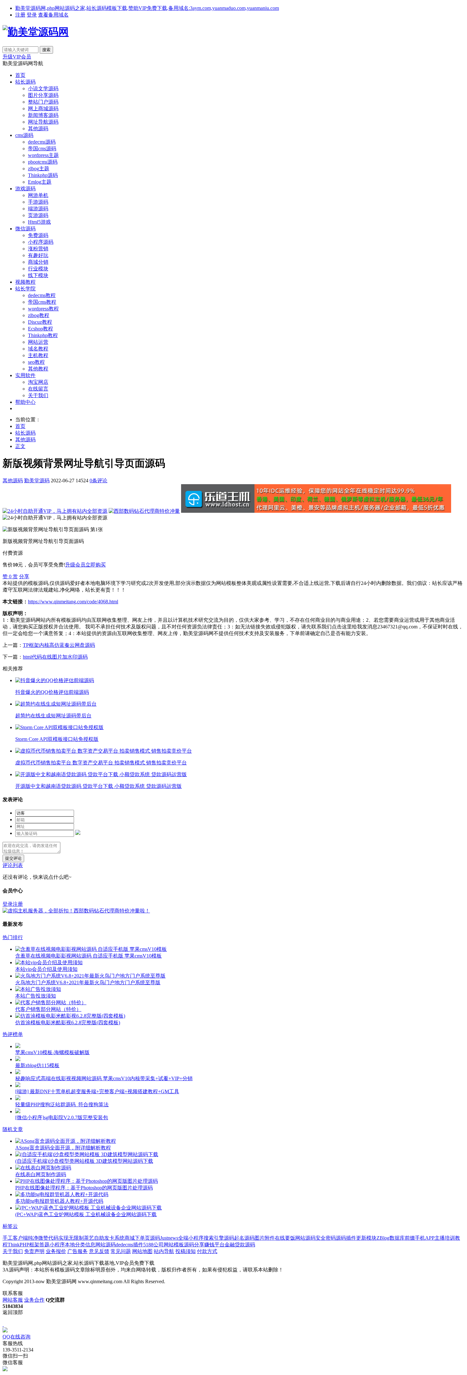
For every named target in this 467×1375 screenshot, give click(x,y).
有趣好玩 (38, 255)
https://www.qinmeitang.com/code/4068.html (73, 601)
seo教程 (36, 362)
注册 (20, 14)
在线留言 (38, 388)
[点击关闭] (3, 1324)
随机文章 (13, 1129)
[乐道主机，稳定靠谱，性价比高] (316, 511)
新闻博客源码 (43, 115)
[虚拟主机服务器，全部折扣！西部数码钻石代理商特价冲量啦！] (76, 910)
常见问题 (121, 1251)
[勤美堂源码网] (36, 31)
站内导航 (164, 1251)
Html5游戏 (39, 222)
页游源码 (38, 215)
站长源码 (25, 82)
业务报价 (56, 1251)
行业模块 (38, 268)
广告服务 (77, 1251)
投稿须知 (185, 1251)
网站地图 (142, 1251)
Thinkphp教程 (43, 335)
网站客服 (13, 1300)
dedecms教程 (42, 295)
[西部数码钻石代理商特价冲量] (144, 511)
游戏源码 (25, 188)
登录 (32, 14)
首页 (20, 75)
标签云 (10, 1226)
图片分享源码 (43, 95)
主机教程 (38, 355)
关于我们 (38, 395)
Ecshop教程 (40, 328)
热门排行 (13, 937)
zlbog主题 (38, 168)
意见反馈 (99, 1251)
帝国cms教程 (42, 302)
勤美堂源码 (37, 480)
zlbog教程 (38, 315)
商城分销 (38, 262)
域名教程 (38, 348)
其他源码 (38, 128)
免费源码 (38, 235)
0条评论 (98, 480)
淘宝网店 (38, 382)
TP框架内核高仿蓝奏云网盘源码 (59, 645)
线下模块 (38, 275)
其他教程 (38, 368)
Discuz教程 (40, 322)
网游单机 (38, 195)
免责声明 (34, 1251)
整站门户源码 (43, 102)
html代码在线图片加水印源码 (55, 657)
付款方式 (207, 1251)
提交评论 (13, 858)
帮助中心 (25, 402)
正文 (20, 446)
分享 (24, 576)
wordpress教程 (43, 308)
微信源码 (25, 228)
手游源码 (38, 202)
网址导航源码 (43, 122)
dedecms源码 (42, 142)
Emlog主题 (39, 182)
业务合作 (34, 1300)
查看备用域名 (53, 14)
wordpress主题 (43, 155)
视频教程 (25, 282)
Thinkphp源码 (43, 175)
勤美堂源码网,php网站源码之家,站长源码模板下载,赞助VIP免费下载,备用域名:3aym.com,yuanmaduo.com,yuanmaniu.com (147, 8)
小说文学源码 (43, 88)
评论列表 (13, 865)
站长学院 (25, 288)
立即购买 (95, 564)
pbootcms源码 (43, 162)
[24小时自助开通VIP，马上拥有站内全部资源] (55, 511)
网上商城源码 (43, 108)
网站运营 (38, 342)
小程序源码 (40, 242)
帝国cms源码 (42, 148)
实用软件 (25, 375)
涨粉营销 (38, 248)
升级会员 (75, 564)
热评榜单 (13, 1034)
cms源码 (24, 135)
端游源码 (38, 208)
